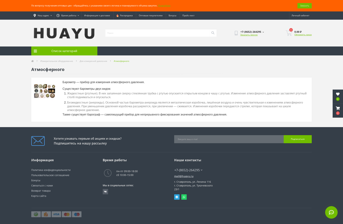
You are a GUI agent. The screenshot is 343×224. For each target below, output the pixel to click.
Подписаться (298, 139)
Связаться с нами (42, 185)
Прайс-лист (188, 15)
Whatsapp (184, 197)
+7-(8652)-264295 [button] (187, 170)
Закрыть (304, 5)
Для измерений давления (93, 61)
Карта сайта (38, 196)
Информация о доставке (97, 15)
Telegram (177, 197)
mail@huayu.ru (183, 176)
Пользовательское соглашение (50, 175)
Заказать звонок (249, 34)
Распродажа (126, 15)
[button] (338, 111)
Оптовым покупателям (151, 15)
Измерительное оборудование (56, 61)
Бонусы (172, 15)
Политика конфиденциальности (51, 170)
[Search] (213, 33)
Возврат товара (41, 190)
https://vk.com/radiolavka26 (105, 191)
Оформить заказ (303, 34)
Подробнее (164, 5)
